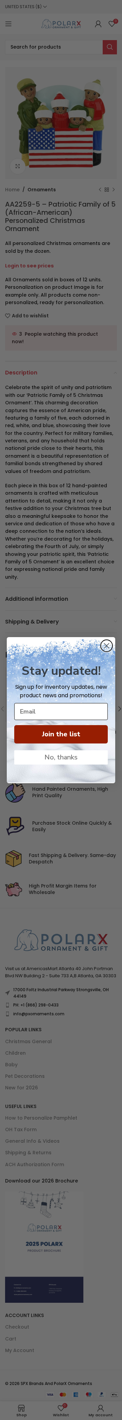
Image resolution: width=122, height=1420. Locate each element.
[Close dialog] (107, 646)
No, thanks (61, 757)
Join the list (61, 734)
